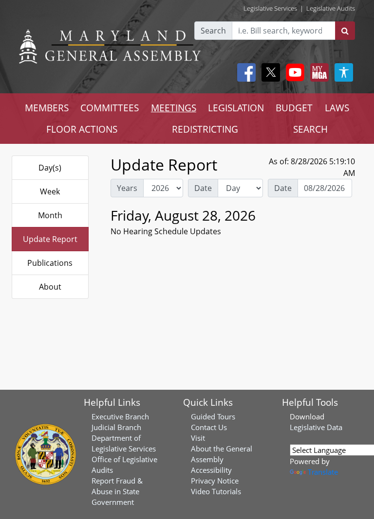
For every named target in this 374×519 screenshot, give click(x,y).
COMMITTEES (109, 108)
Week (50, 191)
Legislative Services (270, 8)
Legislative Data (316, 427)
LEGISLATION (236, 108)
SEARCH (310, 129)
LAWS (337, 108)
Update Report (50, 239)
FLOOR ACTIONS (81, 129)
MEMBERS (47, 108)
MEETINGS (173, 108)
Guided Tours (213, 416)
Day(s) (49, 167)
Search (213, 30)
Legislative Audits (330, 8)
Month (50, 215)
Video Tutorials (216, 491)
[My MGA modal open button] (317, 72)
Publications (50, 263)
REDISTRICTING (205, 129)
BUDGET (294, 108)
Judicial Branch (116, 427)
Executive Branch (120, 416)
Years (127, 188)
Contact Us (209, 427)
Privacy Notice (215, 480)
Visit (198, 438)
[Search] (345, 30)
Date (203, 188)
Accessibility (211, 470)
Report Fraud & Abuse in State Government (117, 491)
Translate (323, 472)
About (50, 286)
